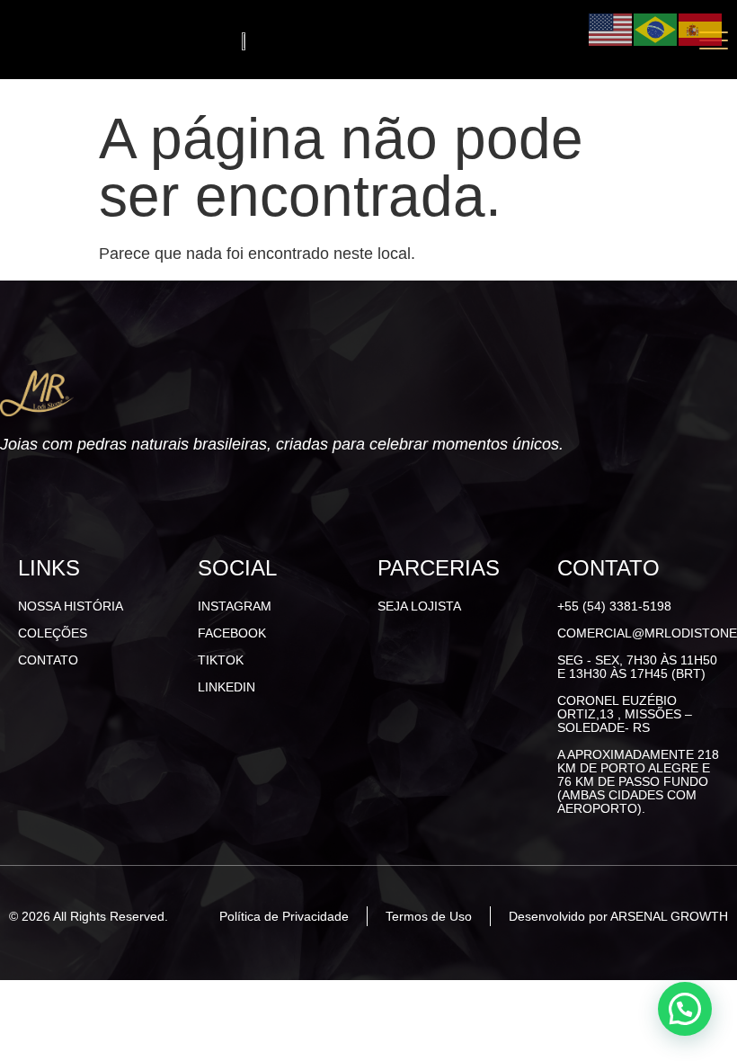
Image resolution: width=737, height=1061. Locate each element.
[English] (611, 28)
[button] (685, 1009)
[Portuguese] (656, 28)
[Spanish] (701, 28)
